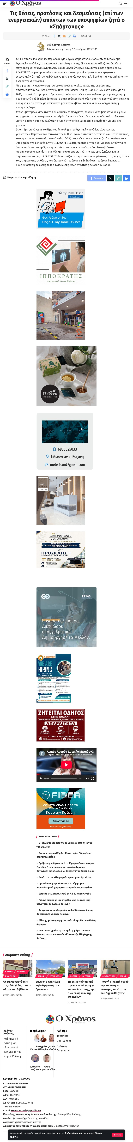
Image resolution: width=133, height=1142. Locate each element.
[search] (120, 3)
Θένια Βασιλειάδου (52, 1048)
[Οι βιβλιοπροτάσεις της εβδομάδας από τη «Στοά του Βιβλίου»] (17, 968)
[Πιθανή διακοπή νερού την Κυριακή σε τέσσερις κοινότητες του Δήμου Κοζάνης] (115, 968)
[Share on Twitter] (59, 36)
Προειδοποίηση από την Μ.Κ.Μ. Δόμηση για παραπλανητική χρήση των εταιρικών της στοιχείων (82, 989)
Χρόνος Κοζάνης (61, 44)
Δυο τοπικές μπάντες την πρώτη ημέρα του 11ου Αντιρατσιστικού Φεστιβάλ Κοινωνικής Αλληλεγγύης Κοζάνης (64, 934)
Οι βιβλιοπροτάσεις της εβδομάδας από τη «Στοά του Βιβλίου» (17, 985)
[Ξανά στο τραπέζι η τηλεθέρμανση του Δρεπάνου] (50, 968)
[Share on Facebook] (54, 36)
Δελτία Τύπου (109, 976)
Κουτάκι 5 (21, 972)
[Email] (64, 36)
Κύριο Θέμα (54, 976)
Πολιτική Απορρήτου (75, 1133)
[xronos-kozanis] (25, 3)
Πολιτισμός (11, 976)
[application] (66, 765)
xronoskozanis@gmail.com (26, 1110)
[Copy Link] (69, 36)
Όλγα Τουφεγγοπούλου (47, 1068)
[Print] (74, 36)
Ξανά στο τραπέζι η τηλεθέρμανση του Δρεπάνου (65, 877)
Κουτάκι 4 (86, 976)
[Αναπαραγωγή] (40, 778)
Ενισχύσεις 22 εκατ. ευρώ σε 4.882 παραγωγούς (65, 893)
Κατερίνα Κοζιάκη (35, 1068)
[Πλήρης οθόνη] (92, 778)
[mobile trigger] (6, 3)
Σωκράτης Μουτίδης (43, 1048)
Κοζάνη (9, 972)
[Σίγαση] (87, 778)
